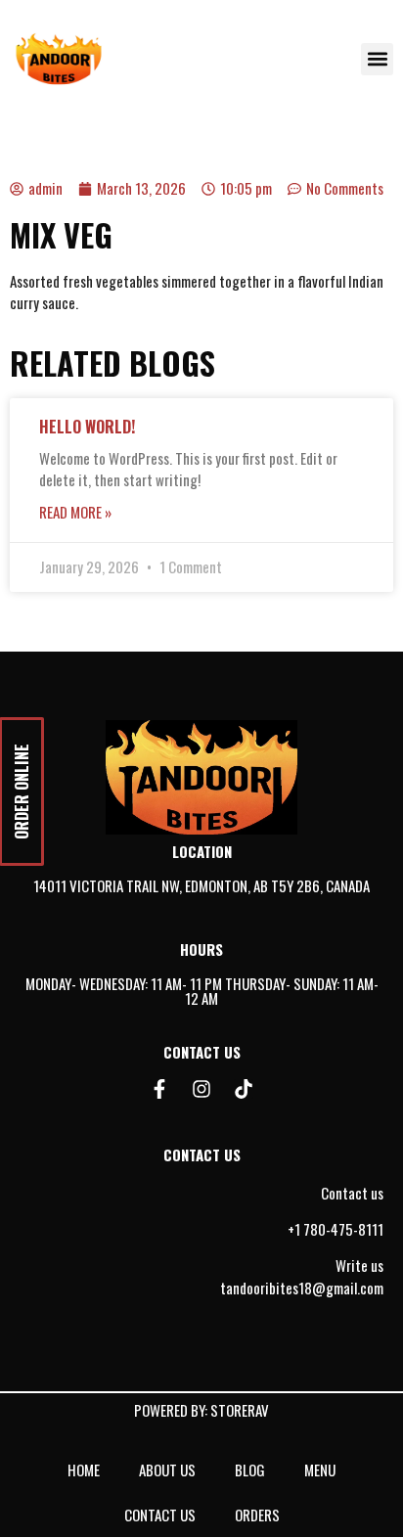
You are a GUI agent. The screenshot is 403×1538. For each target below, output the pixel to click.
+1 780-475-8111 (335, 1229)
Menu (320, 1469)
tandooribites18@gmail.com (301, 1287)
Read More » (75, 511)
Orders (257, 1514)
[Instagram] (201, 1089)
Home (83, 1469)
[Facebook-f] (159, 1089)
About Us (167, 1469)
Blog (250, 1469)
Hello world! (87, 426)
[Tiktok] (243, 1089)
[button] (377, 59)
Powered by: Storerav (201, 1410)
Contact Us (160, 1514)
